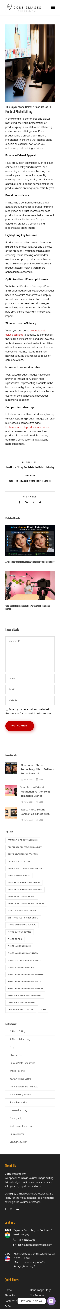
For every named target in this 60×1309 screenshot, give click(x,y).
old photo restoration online (23, 918)
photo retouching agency (21, 967)
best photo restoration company (25, 847)
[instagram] (13, 1208)
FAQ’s (8, 1306)
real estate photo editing (21, 1010)
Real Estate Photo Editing (22, 1126)
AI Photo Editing (17, 1031)
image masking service (19, 875)
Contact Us (11, 1301)
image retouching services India (24, 882)
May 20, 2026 (28, 780)
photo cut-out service (19, 932)
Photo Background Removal (24, 1086)
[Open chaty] (51, 1301)
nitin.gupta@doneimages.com (35, 1244)
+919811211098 (26, 1266)
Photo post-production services (24, 960)
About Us (10, 1295)
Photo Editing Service (20, 1094)
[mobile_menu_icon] (52, 7)
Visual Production (18, 1142)
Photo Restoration (18, 1102)
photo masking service (19, 946)
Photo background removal (22, 925)
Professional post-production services (27, 427)
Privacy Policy (38, 1301)
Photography (16, 1118)
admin (41, 780)
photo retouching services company (26, 974)
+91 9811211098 (26, 1239)
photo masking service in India (23, 953)
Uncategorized (17, 1134)
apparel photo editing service (23, 840)
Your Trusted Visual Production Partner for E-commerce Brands (35, 791)
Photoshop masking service (22, 1003)
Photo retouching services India (24, 982)
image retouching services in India (25, 890)
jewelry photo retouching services (26, 904)
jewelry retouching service (22, 911)
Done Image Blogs (40, 1290)
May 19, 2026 (28, 802)
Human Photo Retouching (22, 1063)
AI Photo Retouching (20, 1039)
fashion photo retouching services (26, 868)
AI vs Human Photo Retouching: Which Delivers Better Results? (29, 562)
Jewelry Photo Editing (20, 1079)
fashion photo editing (19, 861)
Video (43, 1010)
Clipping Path (16, 1055)
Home (8, 1290)
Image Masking (17, 1071)
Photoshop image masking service (25, 996)
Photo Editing (15, 939)
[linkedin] (19, 1208)
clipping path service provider (23, 854)
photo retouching (18, 1110)
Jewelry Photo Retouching (21, 897)
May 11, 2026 (28, 820)
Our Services (37, 1295)
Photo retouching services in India (25, 988)
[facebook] (7, 1208)
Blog (12, 1047)
